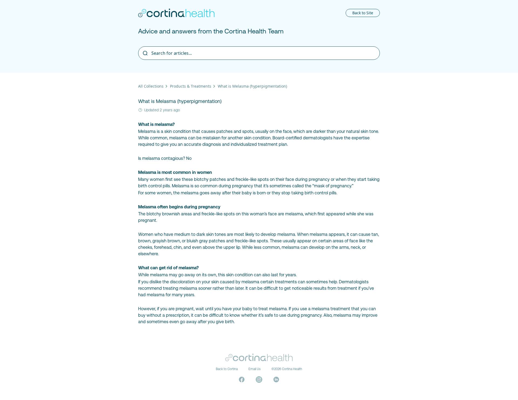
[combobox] (259, 53)
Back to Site (362, 12)
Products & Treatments (190, 86)
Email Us (254, 369)
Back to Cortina (227, 369)
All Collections (150, 86)
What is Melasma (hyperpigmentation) (252, 86)
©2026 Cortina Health (286, 369)
